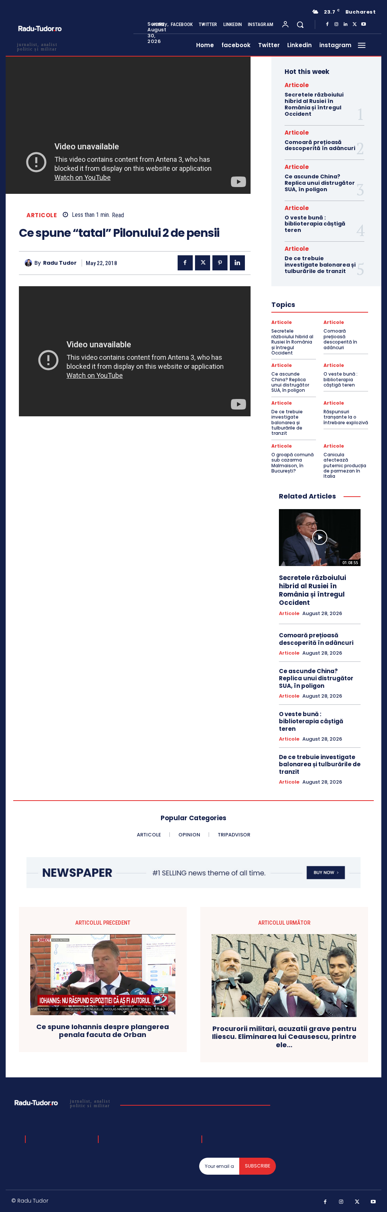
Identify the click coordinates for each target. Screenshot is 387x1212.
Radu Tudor (60, 263)
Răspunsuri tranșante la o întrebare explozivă (346, 417)
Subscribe (257, 1166)
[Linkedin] (345, 24)
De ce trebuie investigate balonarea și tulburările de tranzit (320, 265)
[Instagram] (336, 24)
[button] (300, 24)
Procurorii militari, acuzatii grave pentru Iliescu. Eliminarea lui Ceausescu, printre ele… (284, 1037)
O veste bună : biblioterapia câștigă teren (315, 224)
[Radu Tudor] (29, 263)
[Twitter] (354, 24)
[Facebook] (327, 24)
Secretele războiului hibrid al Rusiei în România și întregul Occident (314, 104)
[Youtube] (363, 24)
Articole (41, 215)
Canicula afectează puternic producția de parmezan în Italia (345, 465)
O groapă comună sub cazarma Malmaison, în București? (292, 462)
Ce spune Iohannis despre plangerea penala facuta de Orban (102, 1031)
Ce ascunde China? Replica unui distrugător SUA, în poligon (320, 183)
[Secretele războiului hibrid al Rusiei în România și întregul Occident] (320, 537)
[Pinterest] (220, 262)
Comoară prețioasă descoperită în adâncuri (320, 145)
